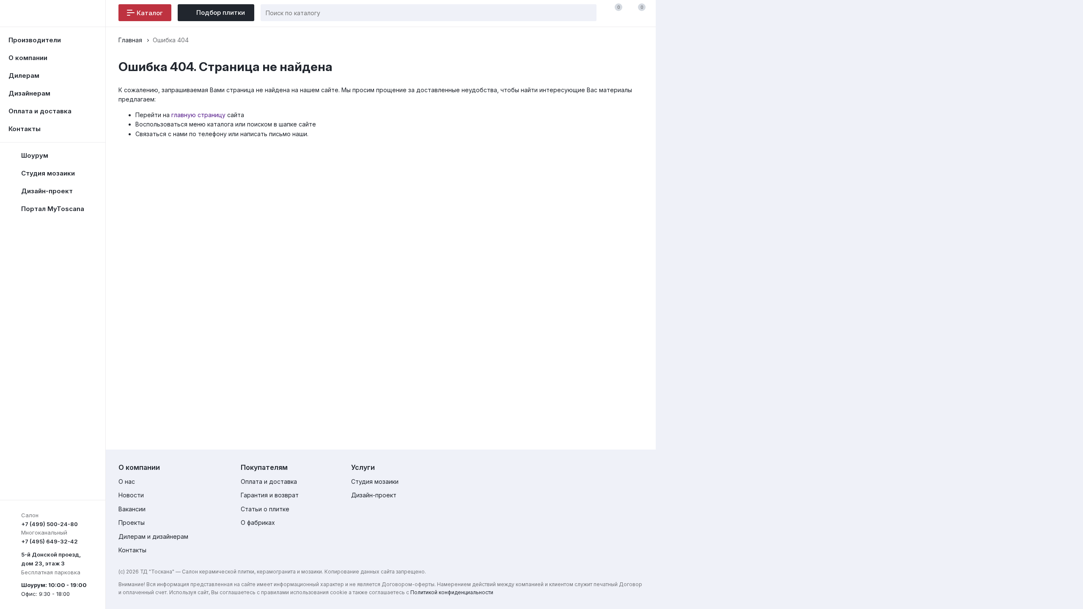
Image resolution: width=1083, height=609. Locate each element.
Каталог (150, 13)
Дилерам (23, 75)
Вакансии (132, 509)
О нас (126, 481)
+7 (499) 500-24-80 (49, 524)
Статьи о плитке (265, 509)
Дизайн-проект (373, 495)
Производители (34, 40)
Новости (131, 495)
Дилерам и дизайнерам (153, 536)
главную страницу (198, 114)
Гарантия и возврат (270, 495)
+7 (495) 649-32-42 (49, 541)
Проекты (131, 522)
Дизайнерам (29, 93)
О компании (27, 58)
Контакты (24, 129)
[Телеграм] (631, 469)
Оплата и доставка (39, 111)
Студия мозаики (375, 481)
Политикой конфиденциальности (451, 592)
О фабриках (258, 522)
